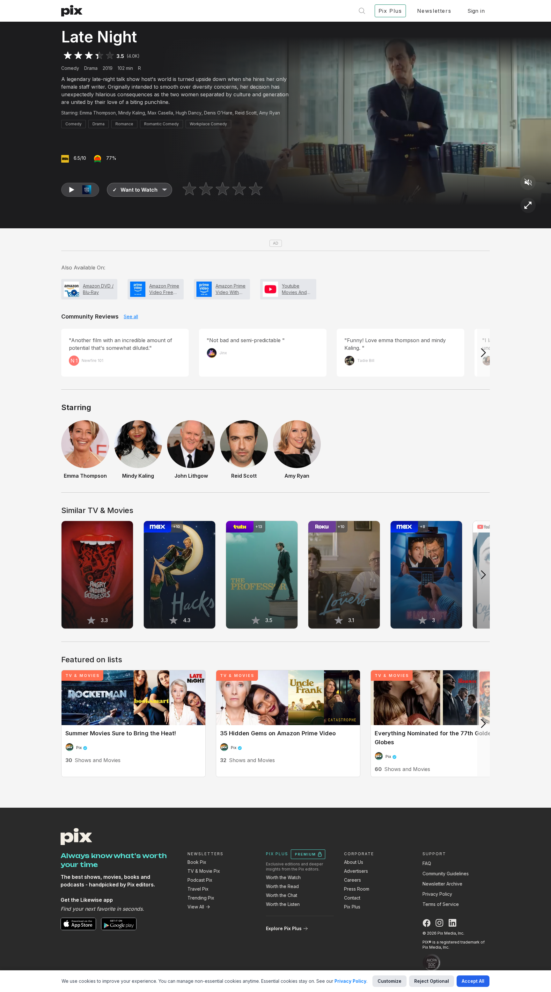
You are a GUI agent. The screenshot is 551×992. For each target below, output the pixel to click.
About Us (353, 862)
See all (131, 316)
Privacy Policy (437, 894)
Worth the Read (282, 886)
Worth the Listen (283, 904)
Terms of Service (440, 904)
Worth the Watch (283, 877)
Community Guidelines (445, 873)
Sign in (476, 11)
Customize (389, 981)
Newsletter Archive (442, 883)
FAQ (426, 863)
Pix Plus (352, 906)
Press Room (356, 889)
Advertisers (356, 871)
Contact (352, 897)
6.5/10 (80, 158)
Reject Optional (431, 981)
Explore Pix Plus (284, 928)
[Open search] (362, 11)
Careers (352, 880)
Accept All (473, 981)
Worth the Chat (281, 895)
